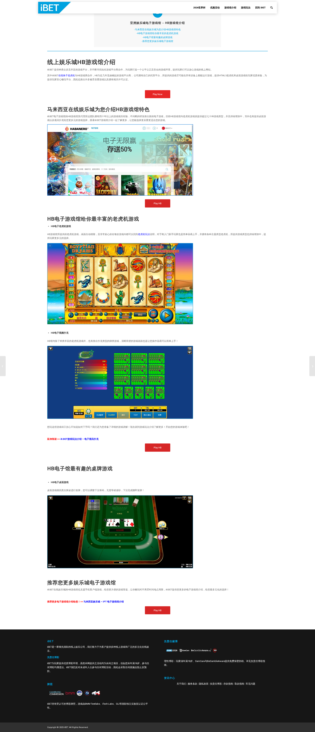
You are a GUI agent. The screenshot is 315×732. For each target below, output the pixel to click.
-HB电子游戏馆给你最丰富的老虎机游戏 (157, 33)
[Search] (271, 8)
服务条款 (192, 683)
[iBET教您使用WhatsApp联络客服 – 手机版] (3, 366)
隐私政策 (203, 683)
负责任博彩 (216, 683)
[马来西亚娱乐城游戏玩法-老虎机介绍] (312, 366)
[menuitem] (199, 8)
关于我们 (181, 683)
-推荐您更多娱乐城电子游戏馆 (157, 41)
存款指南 (228, 683)
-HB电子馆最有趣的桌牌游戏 (157, 37)
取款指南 (239, 683)
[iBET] (59, 8)
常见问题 (250, 683)
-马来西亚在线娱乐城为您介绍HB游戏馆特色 (157, 29)
